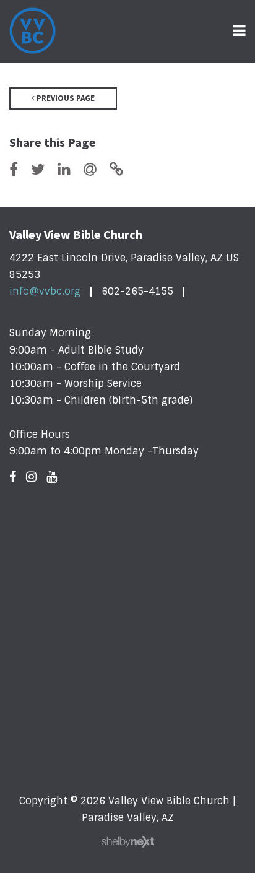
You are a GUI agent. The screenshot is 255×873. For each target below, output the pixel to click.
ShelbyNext (128, 842)
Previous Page (65, 98)
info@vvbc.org (44, 291)
